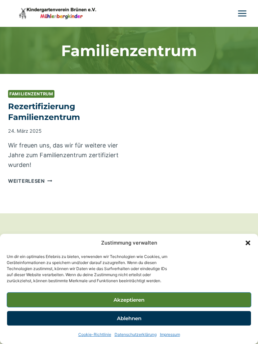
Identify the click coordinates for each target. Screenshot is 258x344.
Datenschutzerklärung (136, 334)
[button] (248, 243)
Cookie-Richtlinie (94, 334)
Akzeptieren (129, 300)
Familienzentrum (31, 93)
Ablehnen (129, 318)
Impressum (170, 334)
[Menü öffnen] (242, 13)
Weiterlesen (30, 181)
